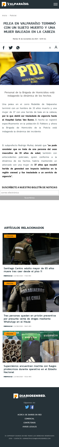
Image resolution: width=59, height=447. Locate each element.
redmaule (8, 276)
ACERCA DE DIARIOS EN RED (29, 414)
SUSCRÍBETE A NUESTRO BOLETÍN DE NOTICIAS (29, 187)
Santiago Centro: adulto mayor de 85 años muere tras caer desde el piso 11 (29, 269)
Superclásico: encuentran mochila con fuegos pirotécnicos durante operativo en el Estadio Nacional (30, 369)
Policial (13, 15)
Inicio (4, 15)
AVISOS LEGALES (29, 426)
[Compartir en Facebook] (3, 49)
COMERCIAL (29, 418)
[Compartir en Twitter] (11, 49)
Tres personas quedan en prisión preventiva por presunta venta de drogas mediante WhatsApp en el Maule (30, 319)
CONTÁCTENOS (29, 422)
